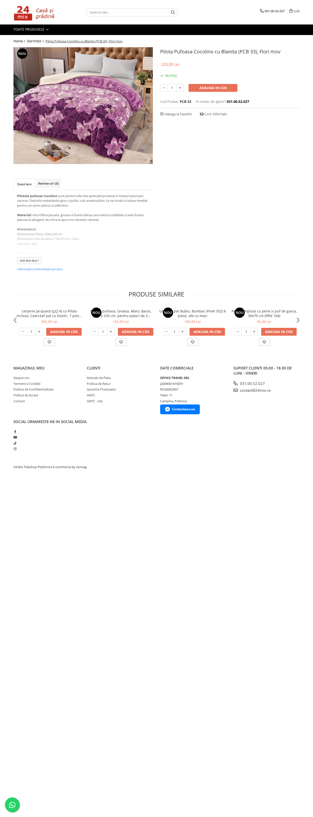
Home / (19, 41)
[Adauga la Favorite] (49, 342)
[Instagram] (15, 449)
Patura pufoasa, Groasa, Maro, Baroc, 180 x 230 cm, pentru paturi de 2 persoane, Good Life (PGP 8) (121, 313)
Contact (19, 401)
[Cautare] (172, 12)
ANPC (91, 395)
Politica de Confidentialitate (33, 389)
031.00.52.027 (252, 383)
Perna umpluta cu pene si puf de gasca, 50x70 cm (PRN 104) (264, 313)
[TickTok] (15, 443)
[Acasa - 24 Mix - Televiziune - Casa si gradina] (37, 12)
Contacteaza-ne (183, 409)
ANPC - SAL (95, 401)
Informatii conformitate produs (40, 269)
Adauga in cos (213, 87)
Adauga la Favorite (178, 114)
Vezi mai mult (29, 260)
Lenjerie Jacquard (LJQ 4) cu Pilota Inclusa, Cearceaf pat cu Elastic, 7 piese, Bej (49, 313)
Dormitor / (36, 41)
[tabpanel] (83, 105)
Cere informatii (215, 114)
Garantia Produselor (101, 389)
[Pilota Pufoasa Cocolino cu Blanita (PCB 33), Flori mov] (83, 105)
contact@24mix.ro (255, 390)
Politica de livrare (25, 395)
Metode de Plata (99, 378)
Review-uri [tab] (48, 183)
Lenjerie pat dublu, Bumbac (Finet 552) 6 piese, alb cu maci (192, 313)
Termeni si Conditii (26, 383)
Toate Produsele (29, 29)
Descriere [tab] (24, 184)
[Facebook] (15, 431)
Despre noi (21, 378)
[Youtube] (15, 437)
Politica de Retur (99, 383)
